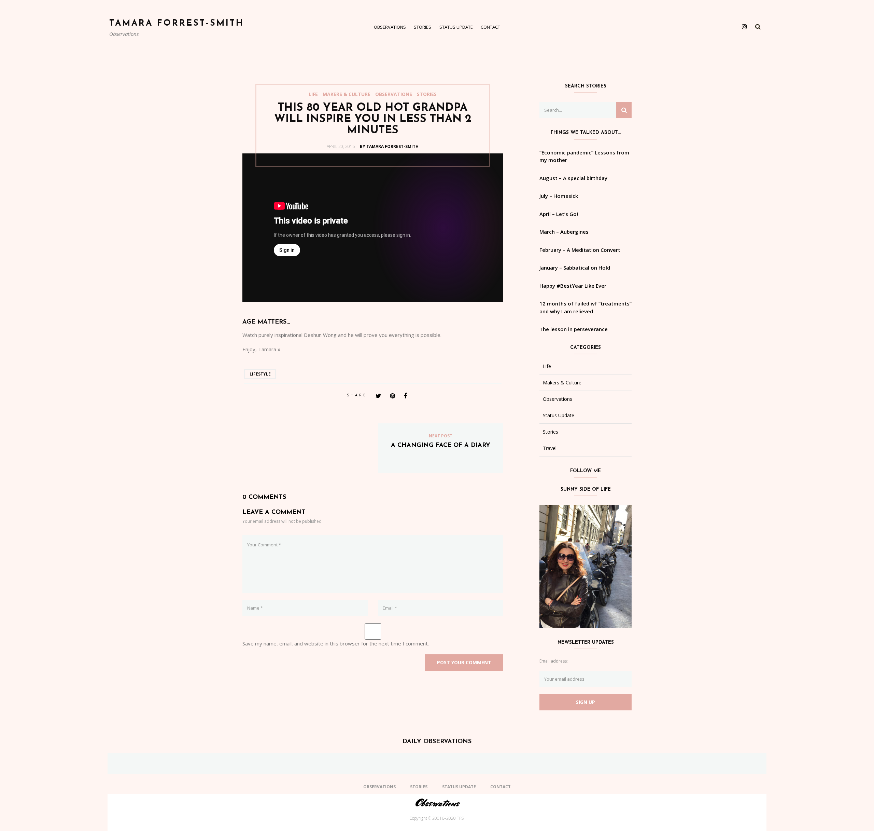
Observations (390, 27)
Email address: (553, 661)
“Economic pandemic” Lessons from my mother (584, 156)
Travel (549, 448)
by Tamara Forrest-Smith (389, 146)
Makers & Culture (346, 94)
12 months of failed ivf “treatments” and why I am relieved (585, 307)
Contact (490, 27)
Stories (422, 27)
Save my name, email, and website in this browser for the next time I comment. (335, 643)
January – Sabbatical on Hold (574, 267)
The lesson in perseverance (573, 329)
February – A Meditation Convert (579, 249)
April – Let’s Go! (558, 213)
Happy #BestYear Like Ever (572, 285)
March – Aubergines (564, 231)
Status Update (456, 27)
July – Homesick (558, 195)
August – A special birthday (573, 178)
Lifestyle (260, 374)
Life (313, 94)
